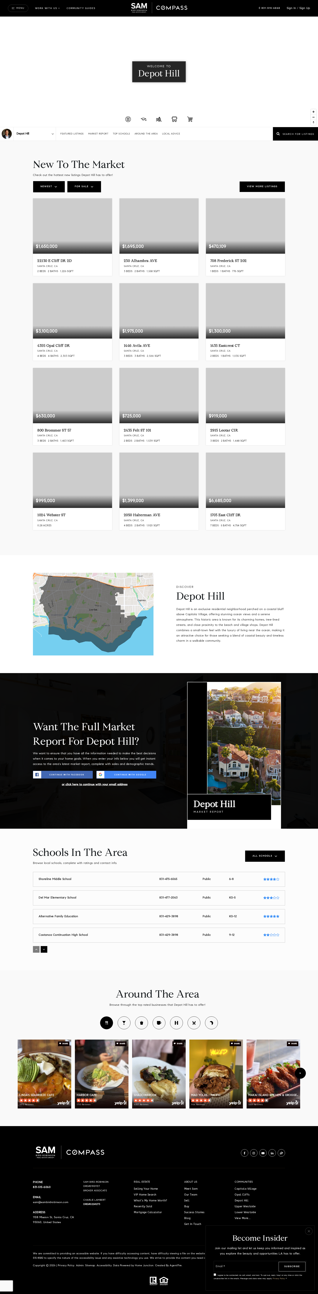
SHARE (65, 1044)
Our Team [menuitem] (190, 1194)
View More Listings (262, 186)
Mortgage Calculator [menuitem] (148, 1212)
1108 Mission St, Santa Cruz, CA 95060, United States (53, 1220)
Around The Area (146, 134)
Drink (124, 1022)
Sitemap (90, 1265)
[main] (159, 571)
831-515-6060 (270, 8)
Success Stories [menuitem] (194, 1212)
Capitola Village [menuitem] (246, 1188)
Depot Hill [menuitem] (241, 1200)
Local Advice (171, 134)
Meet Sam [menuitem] (191, 1188)
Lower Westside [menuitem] (245, 1212)
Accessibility (104, 1265)
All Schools (262, 856)
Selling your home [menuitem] (146, 1188)
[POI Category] (128, 119)
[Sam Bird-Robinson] (6, 134)
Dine (106, 1022)
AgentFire (176, 1265)
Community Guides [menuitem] (81, 8)
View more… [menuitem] (242, 1218)
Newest (46, 186)
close (308, 1231)
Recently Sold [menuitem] (143, 1206)
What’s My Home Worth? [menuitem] (150, 1200)
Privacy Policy (66, 1265)
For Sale (82, 186)
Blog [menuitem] (187, 1218)
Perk (159, 1022)
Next (300, 1073)
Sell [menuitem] (186, 1200)
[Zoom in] (313, 111)
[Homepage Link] (159, 8)
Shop (141, 1022)
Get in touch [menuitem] (192, 1224)
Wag (211, 1022)
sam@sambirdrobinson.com (50, 1202)
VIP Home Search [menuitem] (145, 1194)
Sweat (176, 1022)
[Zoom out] (313, 117)
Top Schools (121, 134)
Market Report (98, 134)
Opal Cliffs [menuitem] (242, 1194)
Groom (194, 1022)
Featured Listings (72, 134)
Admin (80, 1265)
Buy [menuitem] (186, 1206)
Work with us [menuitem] (46, 8)
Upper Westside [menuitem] (245, 1206)
